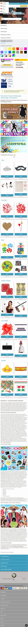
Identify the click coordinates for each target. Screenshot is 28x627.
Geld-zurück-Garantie (18, 578)
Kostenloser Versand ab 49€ (14, 3)
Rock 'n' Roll (5, 439)
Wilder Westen (6, 280)
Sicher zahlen (4, 566)
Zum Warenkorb (24, 6)
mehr (14, 156)
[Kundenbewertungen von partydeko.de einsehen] (7, 59)
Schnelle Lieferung (5, 559)
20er (2, 160)
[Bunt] (13, 55)
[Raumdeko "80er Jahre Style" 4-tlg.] (7, 249)
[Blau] (10, 52)
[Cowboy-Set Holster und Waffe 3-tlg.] (20, 307)
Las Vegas (4, 320)
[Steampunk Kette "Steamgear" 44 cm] (7, 306)
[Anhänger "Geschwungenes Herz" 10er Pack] (7, 226)
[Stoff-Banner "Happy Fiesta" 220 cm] (20, 368)
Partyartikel (2, 472)
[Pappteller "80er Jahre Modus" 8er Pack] (7, 266)
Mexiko (3, 360)
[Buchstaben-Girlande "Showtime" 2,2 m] (20, 328)
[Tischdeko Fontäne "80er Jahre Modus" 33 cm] (20, 248)
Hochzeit (4, 200)
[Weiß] (2, 48)
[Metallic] (2, 55)
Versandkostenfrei (5, 556)
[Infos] (7, 71)
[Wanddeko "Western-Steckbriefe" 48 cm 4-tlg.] (20, 288)
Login (27, 1)
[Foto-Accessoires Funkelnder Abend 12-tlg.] (7, 187)
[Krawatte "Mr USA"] (20, 347)
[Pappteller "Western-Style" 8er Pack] (7, 288)
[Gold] (10, 55)
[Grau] (17, 52)
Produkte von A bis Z (6, 40)
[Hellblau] (6, 52)
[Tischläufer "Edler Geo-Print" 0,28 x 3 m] (20, 186)
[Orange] (13, 48)
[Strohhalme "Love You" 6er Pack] (20, 226)
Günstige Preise (4, 562)
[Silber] (6, 55)
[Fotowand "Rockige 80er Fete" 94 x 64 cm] (20, 266)
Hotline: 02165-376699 (6, 569)
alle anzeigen (3, 43)
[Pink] (25, 48)
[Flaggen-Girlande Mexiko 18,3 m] (20, 386)
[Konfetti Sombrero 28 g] (7, 386)
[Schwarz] (25, 52)
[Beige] (6, 48)
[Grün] (13, 52)
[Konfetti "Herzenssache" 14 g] (20, 208)
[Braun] (21, 52)
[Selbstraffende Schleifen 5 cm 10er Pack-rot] (7, 328)
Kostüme (14, 529)
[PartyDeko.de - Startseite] (14, 12)
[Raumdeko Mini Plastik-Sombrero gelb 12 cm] (7, 368)
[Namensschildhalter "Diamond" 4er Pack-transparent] (7, 168)
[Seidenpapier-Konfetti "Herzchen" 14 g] (7, 208)
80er (2, 240)
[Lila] (2, 52)
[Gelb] (10, 48)
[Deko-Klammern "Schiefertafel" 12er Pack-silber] (7, 346)
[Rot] (17, 48)
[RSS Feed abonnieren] (14, 155)
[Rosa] (21, 48)
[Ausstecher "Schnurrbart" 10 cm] (20, 168)
